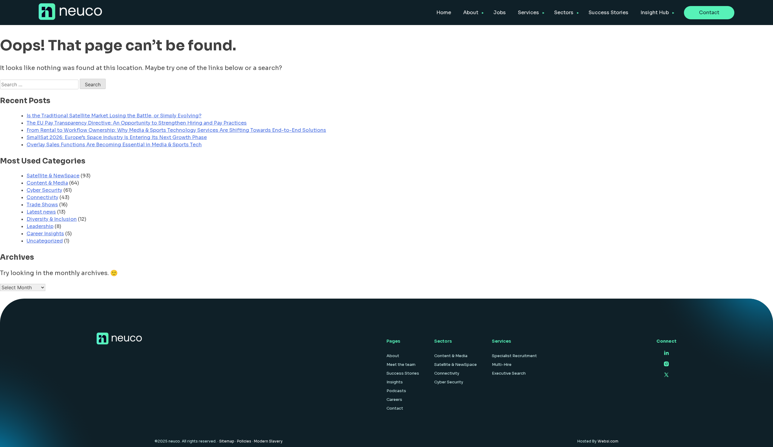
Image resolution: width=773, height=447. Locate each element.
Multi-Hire (502, 364)
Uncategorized (45, 241)
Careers (394, 399)
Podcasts (396, 390)
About (470, 12)
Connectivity (42, 197)
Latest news (41, 212)
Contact (709, 12)
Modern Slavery (268, 441)
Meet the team (400, 364)
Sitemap (226, 441)
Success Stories (608, 12)
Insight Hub (654, 12)
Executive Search (509, 373)
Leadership (40, 226)
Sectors (563, 12)
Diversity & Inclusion (52, 219)
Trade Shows (42, 204)
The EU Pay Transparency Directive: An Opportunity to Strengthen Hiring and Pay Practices (137, 123)
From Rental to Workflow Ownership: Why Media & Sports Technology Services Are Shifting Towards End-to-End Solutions (176, 130)
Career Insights (45, 233)
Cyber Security (44, 190)
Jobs (499, 12)
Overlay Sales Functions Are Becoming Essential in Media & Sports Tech (114, 144)
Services (528, 12)
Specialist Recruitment (514, 355)
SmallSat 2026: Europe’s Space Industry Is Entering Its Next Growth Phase (117, 137)
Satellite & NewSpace (53, 176)
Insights (394, 382)
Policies (244, 441)
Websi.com (608, 441)
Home (443, 12)
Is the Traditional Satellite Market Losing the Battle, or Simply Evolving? (114, 116)
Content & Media (47, 183)
